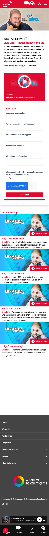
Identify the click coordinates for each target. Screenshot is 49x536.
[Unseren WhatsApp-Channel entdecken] (2, 504)
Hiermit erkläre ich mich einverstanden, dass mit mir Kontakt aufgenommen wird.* (24, 173)
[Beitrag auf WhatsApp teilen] (12, 39)
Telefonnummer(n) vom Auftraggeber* (20, 124)
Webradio (6, 429)
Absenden (24, 195)
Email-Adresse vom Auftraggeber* (19, 135)
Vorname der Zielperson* (15, 145)
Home (4, 422)
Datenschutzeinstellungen (36, 499)
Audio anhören (39, 233)
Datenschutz (18, 499)
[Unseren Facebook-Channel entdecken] (6, 504)
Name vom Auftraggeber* (15, 113)
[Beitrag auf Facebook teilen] (16, 39)
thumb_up (43, 519)
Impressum (5, 499)
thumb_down (35, 519)
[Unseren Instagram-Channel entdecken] (10, 504)
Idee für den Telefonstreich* (16, 156)
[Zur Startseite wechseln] (7, 4)
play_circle (39, 519)
